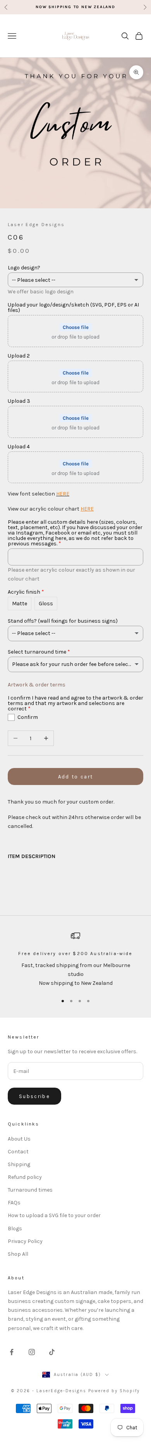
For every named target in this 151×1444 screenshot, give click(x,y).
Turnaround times (30, 1190)
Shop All (18, 1254)
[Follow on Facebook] (11, 1352)
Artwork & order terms (36, 684)
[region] (75, 959)
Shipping (19, 1164)
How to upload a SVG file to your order (54, 1215)
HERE (62, 493)
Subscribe (34, 1096)
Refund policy (25, 1177)
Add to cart (75, 777)
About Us (19, 1139)
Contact (18, 1151)
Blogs (15, 1228)
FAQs (14, 1202)
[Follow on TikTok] (52, 1352)
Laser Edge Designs (36, 224)
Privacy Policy (25, 1241)
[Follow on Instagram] (32, 1352)
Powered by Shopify (114, 1390)
